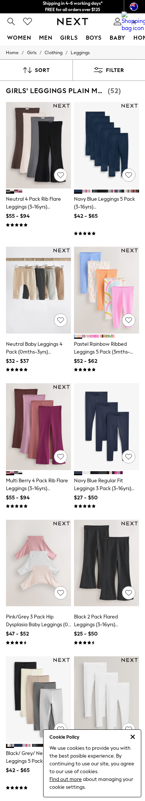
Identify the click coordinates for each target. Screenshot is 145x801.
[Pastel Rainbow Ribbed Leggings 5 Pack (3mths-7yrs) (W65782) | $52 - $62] (106, 290)
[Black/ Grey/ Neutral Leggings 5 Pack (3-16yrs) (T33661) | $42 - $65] (38, 699)
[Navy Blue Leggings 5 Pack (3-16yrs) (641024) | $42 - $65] (106, 145)
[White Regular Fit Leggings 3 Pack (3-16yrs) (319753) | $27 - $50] (106, 699)
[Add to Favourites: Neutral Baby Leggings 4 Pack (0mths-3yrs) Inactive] (60, 320)
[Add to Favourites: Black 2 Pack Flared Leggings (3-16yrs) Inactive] (128, 593)
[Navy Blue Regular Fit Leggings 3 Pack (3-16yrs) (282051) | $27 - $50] (106, 426)
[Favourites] (27, 21)
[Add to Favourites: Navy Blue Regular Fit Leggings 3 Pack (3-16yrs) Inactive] (128, 456)
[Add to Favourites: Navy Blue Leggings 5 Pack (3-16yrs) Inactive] (128, 175)
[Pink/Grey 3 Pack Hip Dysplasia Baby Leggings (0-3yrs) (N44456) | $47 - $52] (38, 563)
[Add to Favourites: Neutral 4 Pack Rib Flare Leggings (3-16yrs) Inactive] (60, 175)
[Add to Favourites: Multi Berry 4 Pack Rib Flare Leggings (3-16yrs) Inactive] (60, 456)
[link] (11, 21)
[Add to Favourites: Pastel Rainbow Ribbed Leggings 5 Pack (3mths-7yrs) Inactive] (128, 320)
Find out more (65, 779)
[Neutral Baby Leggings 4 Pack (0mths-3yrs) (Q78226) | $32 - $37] (38, 290)
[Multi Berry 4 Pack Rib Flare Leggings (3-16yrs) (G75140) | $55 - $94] (38, 426)
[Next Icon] (72, 21)
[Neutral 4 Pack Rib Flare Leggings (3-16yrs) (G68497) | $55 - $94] (38, 145)
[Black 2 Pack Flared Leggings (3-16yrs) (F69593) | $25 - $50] (106, 563)
